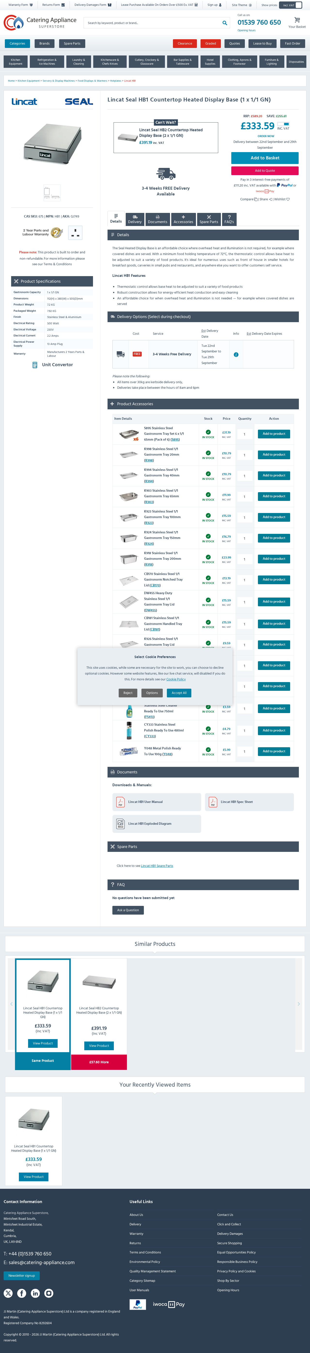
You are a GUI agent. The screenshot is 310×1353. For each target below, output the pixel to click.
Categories (17, 43)
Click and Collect (229, 1224)
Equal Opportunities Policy (236, 1252)
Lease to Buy (262, 43)
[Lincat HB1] (52, 145)
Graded (210, 43)
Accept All (179, 692)
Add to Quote (265, 170)
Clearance (185, 43)
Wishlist (280, 199)
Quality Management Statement (153, 1271)
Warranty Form (18, 4)
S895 (175, 440)
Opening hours (247, 30)
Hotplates (115, 81)
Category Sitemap (142, 1280)
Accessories (183, 222)
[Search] (225, 22)
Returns (135, 1242)
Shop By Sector (228, 1280)
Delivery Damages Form (91, 4)
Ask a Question (128, 909)
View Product (43, 1043)
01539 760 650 (259, 22)
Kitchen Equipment (29, 81)
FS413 (149, 717)
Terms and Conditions (145, 1252)
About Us (136, 1214)
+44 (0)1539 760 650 (29, 1254)
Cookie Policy (176, 679)
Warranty (136, 1233)
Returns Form (51, 4)
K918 (148, 565)
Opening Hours (228, 1289)
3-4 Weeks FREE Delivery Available (166, 191)
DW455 (150, 610)
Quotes (234, 43)
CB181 (155, 629)
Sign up (213, 4)
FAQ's (229, 222)
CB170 (155, 585)
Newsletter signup (21, 1275)
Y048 (167, 754)
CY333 (150, 736)
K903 (149, 502)
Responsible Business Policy (237, 1261)
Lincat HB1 (130, 81)
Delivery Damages (230, 1233)
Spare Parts (72, 43)
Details (116, 222)
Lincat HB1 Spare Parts (157, 865)
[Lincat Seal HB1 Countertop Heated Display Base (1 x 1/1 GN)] (33, 1120)
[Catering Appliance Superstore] (40, 22)
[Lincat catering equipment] (24, 101)
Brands (44, 43)
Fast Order (292, 43)
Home (11, 81)
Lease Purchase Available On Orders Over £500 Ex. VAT (157, 4)
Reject (128, 692)
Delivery (135, 222)
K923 (149, 523)
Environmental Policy (145, 1261)
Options (152, 692)
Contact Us (225, 1214)
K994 (149, 481)
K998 (149, 460)
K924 (149, 544)
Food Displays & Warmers (92, 81)
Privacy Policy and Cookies (236, 1271)
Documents (157, 222)
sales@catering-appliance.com (42, 1262)
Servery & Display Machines (59, 81)
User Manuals (139, 1289)
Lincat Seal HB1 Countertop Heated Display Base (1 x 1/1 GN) (33, 1148)
